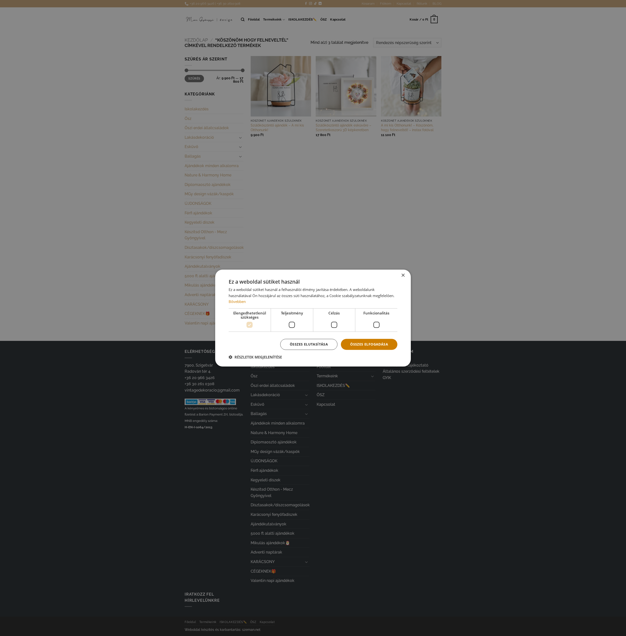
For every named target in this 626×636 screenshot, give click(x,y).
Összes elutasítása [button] (309, 344)
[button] (255, 357)
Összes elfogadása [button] (369, 344)
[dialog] (313, 317)
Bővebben (237, 301)
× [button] (403, 275)
